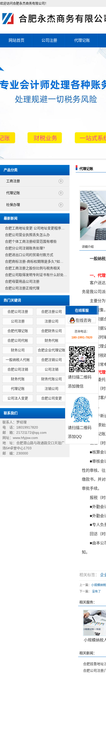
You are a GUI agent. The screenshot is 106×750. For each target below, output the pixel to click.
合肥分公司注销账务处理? (25, 248)
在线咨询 (83, 320)
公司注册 (49, 40)
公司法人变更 (17, 398)
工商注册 (13, 181)
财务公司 (18, 350)
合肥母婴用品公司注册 (22, 281)
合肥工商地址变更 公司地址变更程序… (35, 228)
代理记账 (82, 40)
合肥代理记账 (17, 331)
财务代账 (18, 379)
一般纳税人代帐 (18, 360)
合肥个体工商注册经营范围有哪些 (31, 241)
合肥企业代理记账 (51, 350)
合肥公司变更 (51, 398)
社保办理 (13, 205)
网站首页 (16, 40)
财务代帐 (51, 340)
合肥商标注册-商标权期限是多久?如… (34, 261)
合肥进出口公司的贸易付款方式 (29, 255)
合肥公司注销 (17, 369)
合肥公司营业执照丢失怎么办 (27, 235)
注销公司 (51, 389)
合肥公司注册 (17, 312)
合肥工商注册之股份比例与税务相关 (32, 268)
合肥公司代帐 (17, 340)
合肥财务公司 (51, 331)
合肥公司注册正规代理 (22, 288)
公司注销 (51, 369)
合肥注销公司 (51, 360)
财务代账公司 (51, 379)
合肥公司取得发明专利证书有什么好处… (36, 275)
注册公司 (51, 321)
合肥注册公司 (51, 312)
